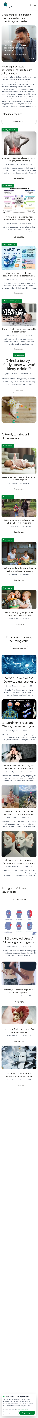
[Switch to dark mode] (31, 5)
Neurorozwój (7, 186)
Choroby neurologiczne (11, 301)
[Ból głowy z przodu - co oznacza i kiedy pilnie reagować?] (19, 43)
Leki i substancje (9, 245)
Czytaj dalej (19, 391)
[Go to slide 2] (31, 58)
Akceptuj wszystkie (27, 1413)
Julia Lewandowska (12, 164)
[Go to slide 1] (29, 58)
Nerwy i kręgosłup (10, 130)
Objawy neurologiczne (14, 41)
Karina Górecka (9, 54)
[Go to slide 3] (33, 58)
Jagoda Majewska (12, 279)
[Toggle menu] (35, 5)
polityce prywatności (22, 1409)
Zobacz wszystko (19, 121)
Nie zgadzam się (11, 1413)
